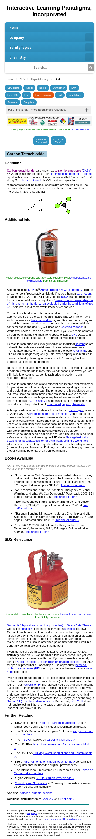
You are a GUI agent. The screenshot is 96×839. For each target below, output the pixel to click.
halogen (25, 793)
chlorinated (54, 404)
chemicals (79, 350)
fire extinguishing (42, 320)
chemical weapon (72, 327)
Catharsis (41, 140)
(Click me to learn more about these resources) (37, 109)
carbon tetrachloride (59, 739)
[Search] (91, 67)
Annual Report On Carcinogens (60, 290)
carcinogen (84, 293)
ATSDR (25, 739)
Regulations (75, 95)
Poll (60, 95)
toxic (74, 334)
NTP (31, 290)
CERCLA (58, 140)
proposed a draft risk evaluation (49, 413)
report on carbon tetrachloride (58, 723)
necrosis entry (31, 684)
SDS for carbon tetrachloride (54, 778)
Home (14, 27)
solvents (69, 629)
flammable (57, 173)
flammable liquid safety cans (75, 614)
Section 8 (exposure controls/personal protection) (48, 662)
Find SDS (12, 95)
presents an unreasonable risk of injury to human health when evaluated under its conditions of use (50, 302)
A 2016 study (37, 400)
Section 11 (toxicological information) (30, 701)
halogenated (73, 173)
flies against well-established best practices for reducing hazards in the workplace (47, 439)
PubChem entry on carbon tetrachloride (47, 761)
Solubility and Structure (30, 783)
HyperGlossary (43, 95)
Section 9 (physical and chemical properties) (35, 625)
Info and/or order (71, 485)
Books (42, 88)
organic (87, 173)
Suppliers (29, 102)
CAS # (87, 170)
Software (12, 102)
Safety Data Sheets (79, 625)
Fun (26, 95)
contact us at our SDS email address (62, 819)
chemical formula (32, 180)
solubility (26, 629)
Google (46, 799)
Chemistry (17, 57)
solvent (80, 344)
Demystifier (59, 88)
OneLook (66, 799)
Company (16, 37)
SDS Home (13, 88)
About (29, 88)
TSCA (64, 296)
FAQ (73, 88)
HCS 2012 (77, 701)
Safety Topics (20, 47)
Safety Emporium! (80, 129)
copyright (32, 813)
